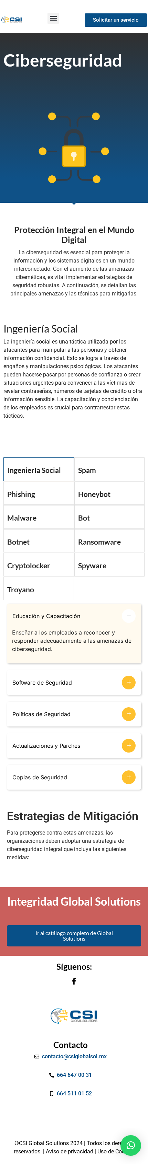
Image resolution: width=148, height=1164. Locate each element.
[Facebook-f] (74, 981)
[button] (53, 18)
